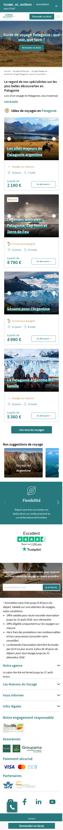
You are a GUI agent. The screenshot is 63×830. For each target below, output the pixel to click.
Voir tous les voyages (31, 430)
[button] (9, 16)
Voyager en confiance (18, 4)
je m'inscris (51, 587)
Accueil (7, 71)
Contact (31, 818)
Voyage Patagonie (39, 71)
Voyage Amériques (21, 71)
